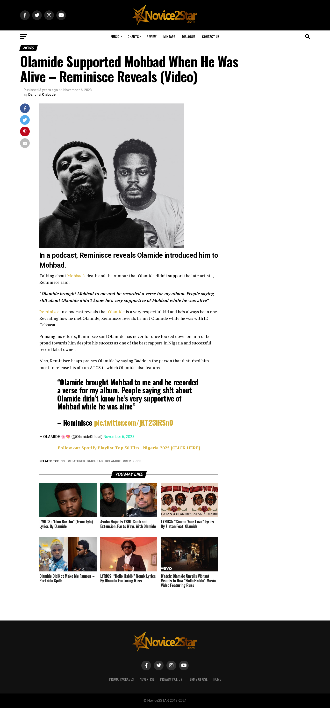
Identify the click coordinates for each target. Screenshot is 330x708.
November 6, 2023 (119, 436)
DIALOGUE (188, 36)
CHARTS (133, 36)
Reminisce (49, 311)
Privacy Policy (171, 679)
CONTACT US (210, 36)
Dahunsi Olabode (42, 94)
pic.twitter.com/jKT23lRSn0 (133, 422)
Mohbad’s (76, 275)
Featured (77, 461)
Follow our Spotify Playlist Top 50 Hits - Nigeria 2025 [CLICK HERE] (129, 448)
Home (217, 679)
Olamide (116, 311)
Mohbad (96, 461)
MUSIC (115, 36)
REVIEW (152, 36)
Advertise (147, 679)
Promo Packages (121, 679)
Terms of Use (198, 679)
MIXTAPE (169, 36)
